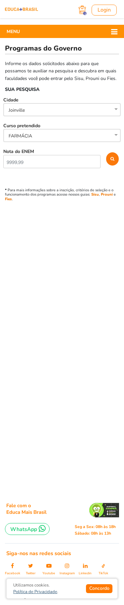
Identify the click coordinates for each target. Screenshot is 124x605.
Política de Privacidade (35, 592)
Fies (8, 199)
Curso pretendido (21, 131)
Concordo (99, 588)
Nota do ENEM (18, 151)
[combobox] (62, 110)
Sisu (95, 194)
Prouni (107, 194)
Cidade (14, 105)
